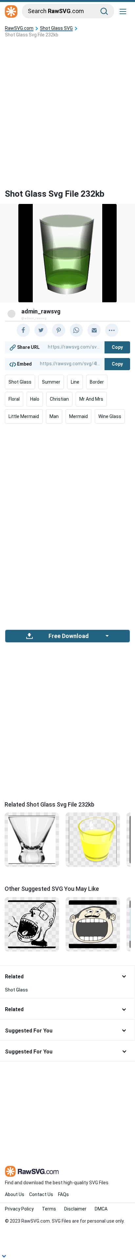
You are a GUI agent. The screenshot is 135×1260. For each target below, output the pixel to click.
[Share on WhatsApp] (76, 330)
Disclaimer (75, 1208)
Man (54, 416)
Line (75, 382)
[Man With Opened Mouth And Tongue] (32, 923)
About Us (14, 1194)
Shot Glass (20, 382)
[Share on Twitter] (41, 330)
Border (97, 382)
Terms (49, 1208)
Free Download (68, 636)
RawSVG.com (19, 28)
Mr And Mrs (91, 399)
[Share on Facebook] (23, 330)
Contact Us (41, 1194)
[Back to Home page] (11, 12)
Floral (14, 399)
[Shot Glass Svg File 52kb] (32, 839)
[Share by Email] (94, 330)
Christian (59, 399)
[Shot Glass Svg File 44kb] (93, 839)
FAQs (63, 1194)
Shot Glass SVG (56, 28)
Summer (51, 382)
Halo (34, 399)
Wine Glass (109, 416)
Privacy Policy (19, 1208)
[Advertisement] (67, 108)
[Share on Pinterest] (58, 330)
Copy (117, 347)
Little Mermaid (24, 416)
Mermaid (78, 416)
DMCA (101, 1208)
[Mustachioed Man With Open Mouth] (93, 923)
